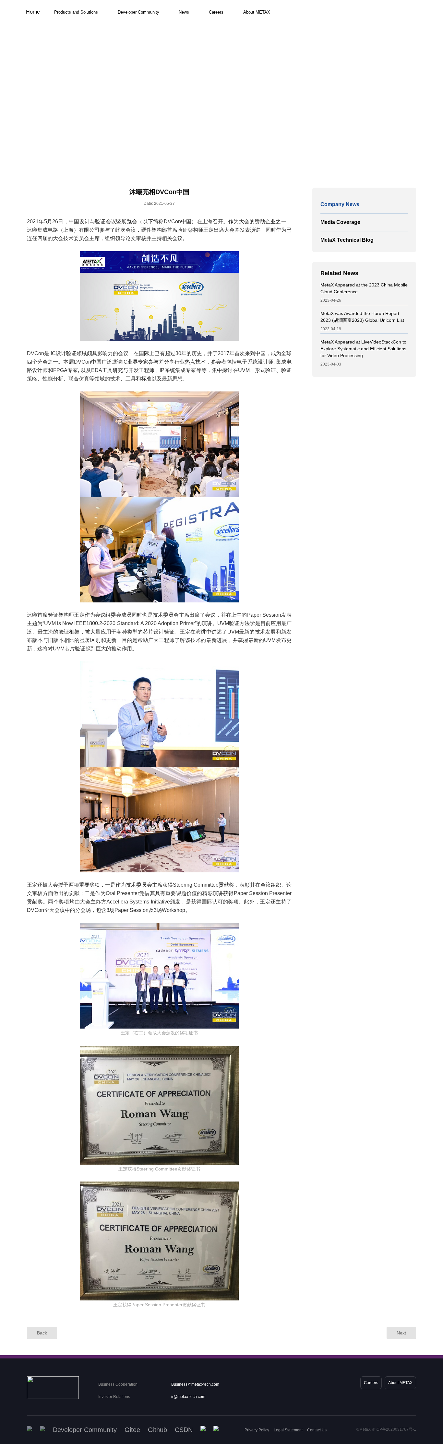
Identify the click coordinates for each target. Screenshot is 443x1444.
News (184, 12)
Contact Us (317, 1430)
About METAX (256, 12)
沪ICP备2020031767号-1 (394, 1429)
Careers (216, 12)
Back (42, 1332)
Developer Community (138, 12)
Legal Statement (288, 1430)
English (358, 19)
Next (401, 1332)
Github (157, 1429)
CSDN (184, 1429)
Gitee (132, 1429)
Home (33, 12)
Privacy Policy (257, 1430)
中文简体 (358, 27)
